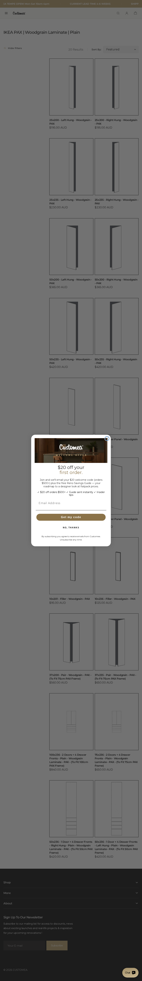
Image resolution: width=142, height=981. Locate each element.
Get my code (71, 517)
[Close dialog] (107, 438)
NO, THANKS (71, 527)
